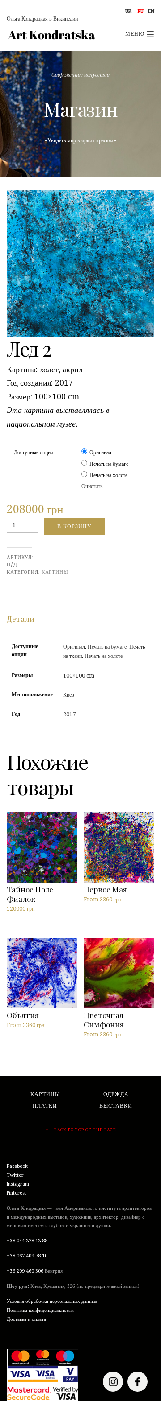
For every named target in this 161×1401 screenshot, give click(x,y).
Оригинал (100, 452)
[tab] (20, 618)
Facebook (17, 1166)
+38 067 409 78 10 (27, 1256)
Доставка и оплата (26, 1319)
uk (128, 11)
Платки (45, 1106)
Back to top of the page (84, 1129)
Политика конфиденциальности (40, 1310)
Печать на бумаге (108, 464)
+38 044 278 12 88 (27, 1241)
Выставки (115, 1106)
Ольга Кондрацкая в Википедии (42, 19)
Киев (68, 695)
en (151, 11)
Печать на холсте (108, 475)
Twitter (15, 1175)
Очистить (91, 486)
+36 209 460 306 (25, 1271)
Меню (135, 34)
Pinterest (16, 1193)
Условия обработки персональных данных (52, 1301)
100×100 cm (78, 676)
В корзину (74, 526)
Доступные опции (33, 452)
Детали (20, 618)
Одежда (116, 1094)
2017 (69, 714)
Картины (55, 571)
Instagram (18, 1184)
